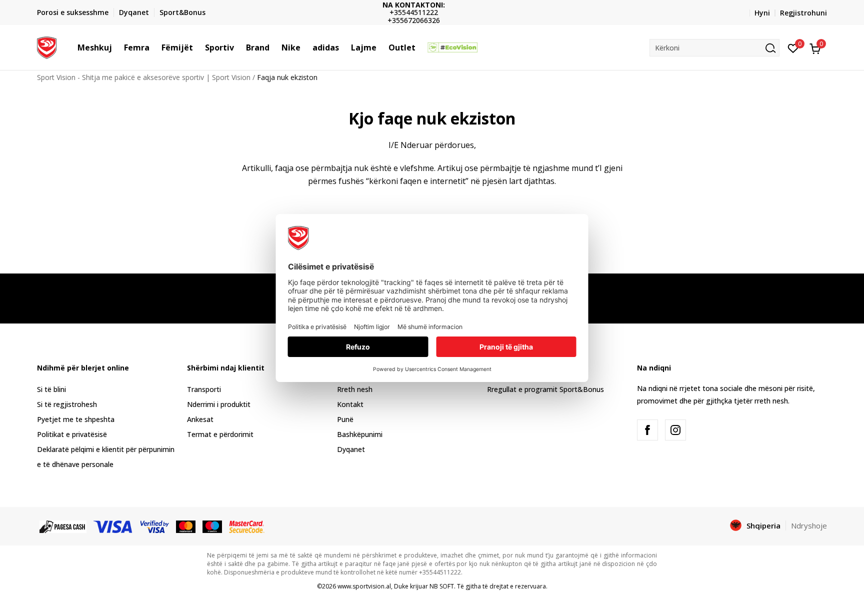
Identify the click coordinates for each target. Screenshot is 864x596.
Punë (345, 419)
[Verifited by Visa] (155, 526)
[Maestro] (212, 526)
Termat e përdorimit (220, 434)
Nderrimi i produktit (218, 404)
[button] (117, 47)
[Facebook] (648, 430)
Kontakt (350, 404)
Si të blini (51, 389)
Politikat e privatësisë (72, 434)
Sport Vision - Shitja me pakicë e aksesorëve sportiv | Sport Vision (143, 77)
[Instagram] (676, 430)
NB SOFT (442, 586)
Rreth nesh (354, 389)
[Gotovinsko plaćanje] (63, 526)
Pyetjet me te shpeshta (75, 419)
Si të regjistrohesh (67, 404)
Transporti (204, 389)
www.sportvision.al (364, 586)
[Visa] (114, 526)
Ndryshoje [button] (809, 525)
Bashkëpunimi (359, 434)
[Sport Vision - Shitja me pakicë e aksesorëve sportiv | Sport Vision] (46, 46)
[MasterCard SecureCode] (246, 526)
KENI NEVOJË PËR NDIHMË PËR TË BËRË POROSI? (465, 12)
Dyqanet (351, 449)
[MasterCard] (186, 526)
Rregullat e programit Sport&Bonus (545, 389)
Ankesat (200, 419)
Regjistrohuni (803, 13)
